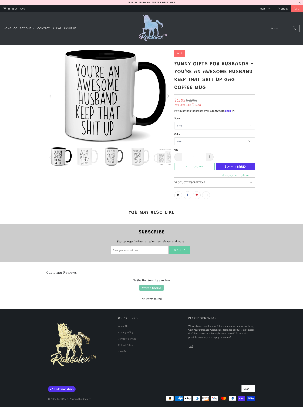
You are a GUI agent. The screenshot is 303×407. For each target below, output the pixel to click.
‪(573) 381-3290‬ (16, 8)
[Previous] (50, 96)
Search (122, 351)
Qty (176, 149)
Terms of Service (127, 338)
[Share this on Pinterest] (197, 195)
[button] (24, 28)
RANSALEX (62, 399)
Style (177, 118)
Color (177, 134)
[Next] (168, 96)
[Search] (294, 28)
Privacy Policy (125, 332)
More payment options (235, 175)
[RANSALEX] (153, 28)
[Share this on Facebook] (187, 195)
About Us (123, 326)
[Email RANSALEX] (4, 8)
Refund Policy (125, 345)
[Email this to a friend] (206, 195)
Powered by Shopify (80, 399)
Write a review (151, 287)
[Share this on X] (178, 195)
